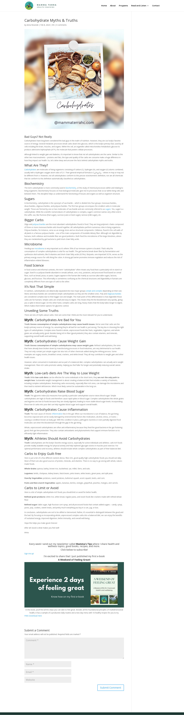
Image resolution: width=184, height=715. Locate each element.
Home (104, 6)
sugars (108, 209)
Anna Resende (32, 25)
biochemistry (71, 188)
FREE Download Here (33, 616)
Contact (156, 6)
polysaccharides (39, 224)
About (113, 6)
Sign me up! (29, 553)
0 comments (61, 25)
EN (53, 25)
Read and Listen (138, 6)
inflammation (57, 414)
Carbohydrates (30, 169)
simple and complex (94, 291)
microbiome (39, 248)
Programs (123, 6)
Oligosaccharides (114, 294)
